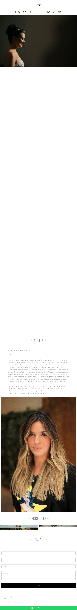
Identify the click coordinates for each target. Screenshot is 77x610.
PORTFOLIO (34, 12)
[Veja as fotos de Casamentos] (19, 526)
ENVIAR (38, 585)
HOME (17, 12)
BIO (24, 12)
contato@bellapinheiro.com (15, 602)
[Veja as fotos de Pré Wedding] (58, 526)
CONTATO (57, 12)
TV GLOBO (46, 12)
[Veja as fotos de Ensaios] (19, 529)
